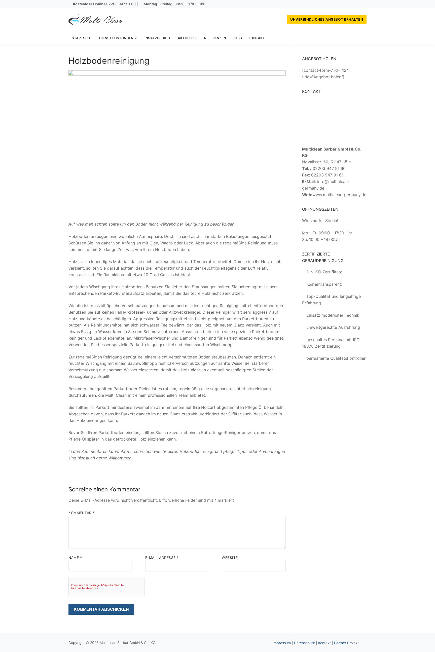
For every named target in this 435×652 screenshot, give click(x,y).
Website (230, 558)
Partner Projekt (346, 643)
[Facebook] (348, 4)
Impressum (282, 643)
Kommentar (81, 513)
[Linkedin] (363, 4)
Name (75, 558)
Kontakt (324, 643)
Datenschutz (304, 643)
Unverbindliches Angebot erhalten (326, 19)
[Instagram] (355, 4)
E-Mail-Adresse (162, 558)
